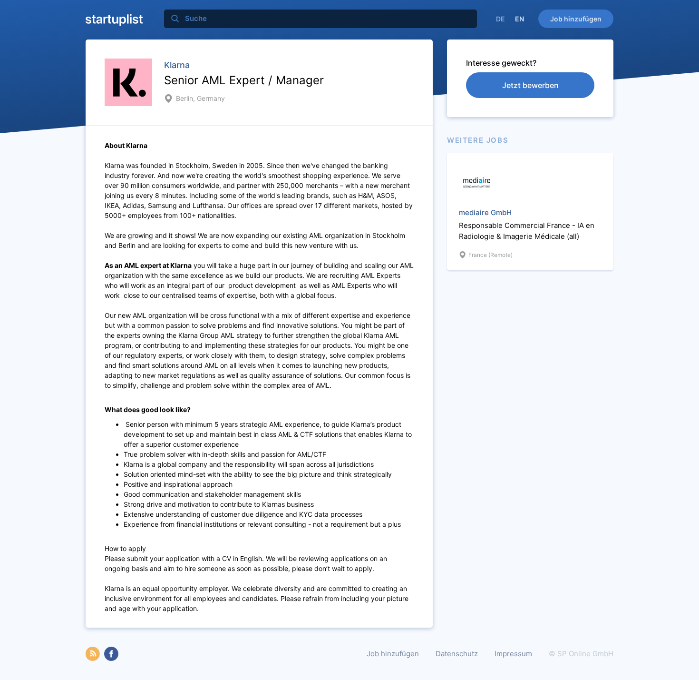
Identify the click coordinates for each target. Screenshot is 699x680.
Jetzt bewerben (530, 85)
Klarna (177, 65)
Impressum (513, 653)
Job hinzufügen (576, 19)
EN (519, 19)
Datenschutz (457, 653)
